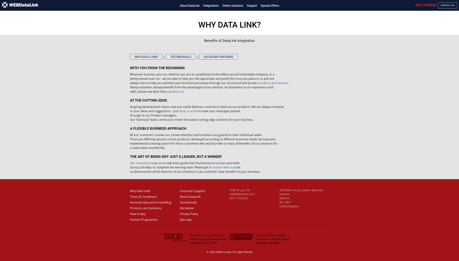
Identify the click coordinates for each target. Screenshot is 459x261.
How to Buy (137, 214)
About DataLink (190, 5)
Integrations (211, 5)
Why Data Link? (146, 57)
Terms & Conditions (143, 197)
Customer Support (192, 191)
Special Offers (270, 5)
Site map (186, 220)
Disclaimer (187, 208)
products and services (273, 83)
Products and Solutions (146, 208)
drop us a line (188, 111)
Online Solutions (232, 5)
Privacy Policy (189, 214)
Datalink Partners (218, 57)
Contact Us (447, 5)
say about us (175, 92)
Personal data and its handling (150, 202)
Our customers (140, 163)
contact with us (222, 167)
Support (252, 5)
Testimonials (181, 57)
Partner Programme (143, 220)
